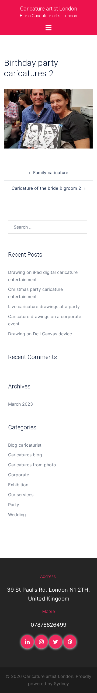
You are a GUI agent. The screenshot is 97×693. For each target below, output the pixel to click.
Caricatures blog (25, 454)
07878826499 (48, 625)
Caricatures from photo (32, 464)
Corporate (18, 474)
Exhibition (18, 484)
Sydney (61, 683)
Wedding (17, 514)
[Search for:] (47, 227)
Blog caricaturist (24, 445)
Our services (20, 494)
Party (13, 504)
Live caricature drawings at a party (44, 306)
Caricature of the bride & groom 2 (46, 188)
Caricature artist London (48, 8)
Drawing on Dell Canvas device (40, 333)
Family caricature (50, 172)
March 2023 (20, 404)
